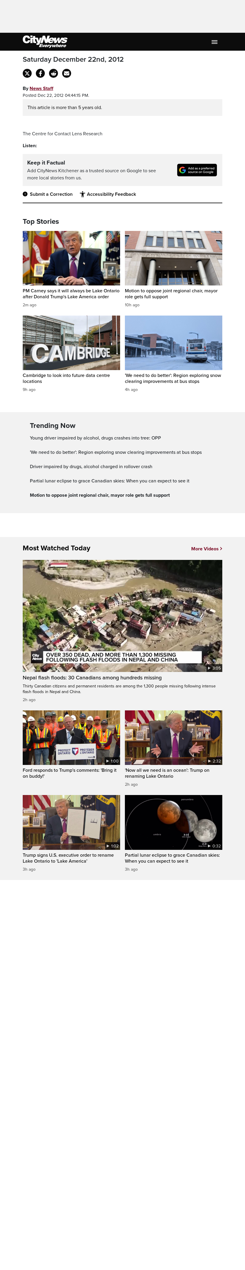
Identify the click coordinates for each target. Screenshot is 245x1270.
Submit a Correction (51, 194)
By (38, 88)
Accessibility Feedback (111, 194)
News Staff (41, 88)
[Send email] (66, 73)
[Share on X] (27, 73)
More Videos (205, 549)
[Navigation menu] (215, 42)
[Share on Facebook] (40, 73)
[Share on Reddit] (53, 73)
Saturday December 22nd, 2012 (73, 59)
